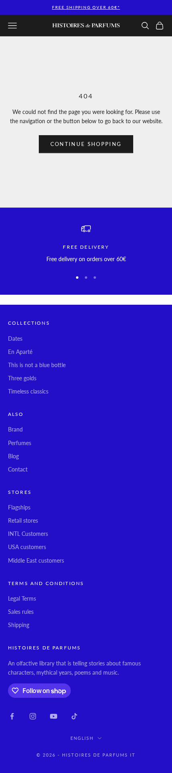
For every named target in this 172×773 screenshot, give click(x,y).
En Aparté (20, 351)
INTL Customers (28, 533)
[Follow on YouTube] (54, 716)
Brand (15, 429)
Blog (13, 456)
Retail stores (23, 520)
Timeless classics (28, 391)
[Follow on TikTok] (74, 716)
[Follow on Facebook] (12, 716)
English (82, 738)
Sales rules (21, 611)
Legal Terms (22, 598)
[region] (86, 244)
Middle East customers (36, 560)
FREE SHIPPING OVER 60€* (86, 7)
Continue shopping (86, 144)
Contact (18, 469)
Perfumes (19, 442)
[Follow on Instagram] (33, 716)
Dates (15, 338)
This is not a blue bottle (37, 365)
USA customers (27, 546)
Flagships (19, 507)
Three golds (22, 378)
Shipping (18, 624)
